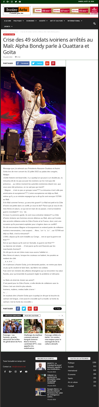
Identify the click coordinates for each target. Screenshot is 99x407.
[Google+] (7, 2)
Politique (18, 21)
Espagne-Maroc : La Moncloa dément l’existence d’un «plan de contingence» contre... (55, 393)
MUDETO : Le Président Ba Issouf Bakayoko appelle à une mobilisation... (54, 366)
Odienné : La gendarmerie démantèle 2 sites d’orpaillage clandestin (53, 379)
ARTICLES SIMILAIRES (13, 316)
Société (42, 21)
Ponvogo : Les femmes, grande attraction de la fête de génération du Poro (12, 338)
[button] (94, 23)
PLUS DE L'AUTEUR (31, 316)
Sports (7, 26)
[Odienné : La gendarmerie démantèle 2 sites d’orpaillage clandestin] (40, 378)
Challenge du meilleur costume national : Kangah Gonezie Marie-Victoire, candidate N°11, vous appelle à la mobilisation (33, 341)
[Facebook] (3, 2)
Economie (30, 21)
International (74, 21)
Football (71, 386)
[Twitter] (15, 2)
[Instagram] (11, 2)
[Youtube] (19, 2)
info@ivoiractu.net (19, 367)
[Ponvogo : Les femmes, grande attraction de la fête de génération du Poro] (12, 326)
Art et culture (56, 21)
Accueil (5, 32)
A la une (7, 21)
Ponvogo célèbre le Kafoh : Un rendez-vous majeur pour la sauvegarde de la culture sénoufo (53, 339)
